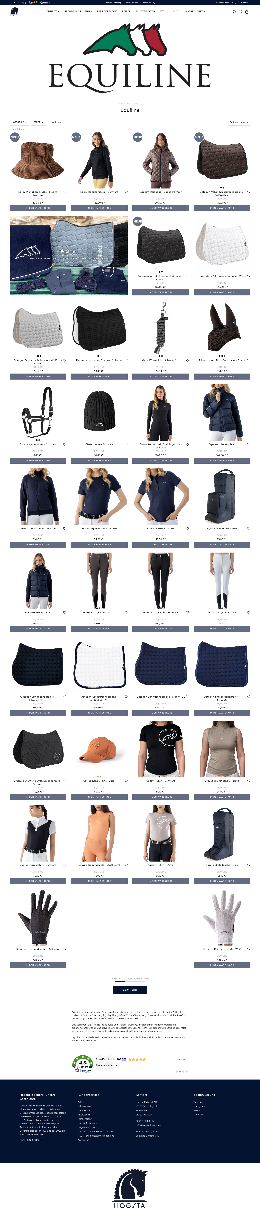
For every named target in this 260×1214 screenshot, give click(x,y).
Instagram (199, 1106)
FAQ (234, 3)
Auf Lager (57, 122)
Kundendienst (222, 3)
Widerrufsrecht (86, 1106)
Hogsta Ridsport (86, 1127)
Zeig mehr (130, 990)
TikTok (197, 1110)
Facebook (199, 1102)
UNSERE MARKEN (133, 104)
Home (120, 104)
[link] (130, 1064)
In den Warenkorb (38, 208)
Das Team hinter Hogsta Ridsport (95, 1131)
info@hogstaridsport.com (149, 1125)
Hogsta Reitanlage (87, 1123)
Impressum (84, 1114)
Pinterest (199, 1114)
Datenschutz (84, 1110)
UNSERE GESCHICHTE (31, 1140)
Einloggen (244, 3)
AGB (80, 1102)
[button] (35, 2)
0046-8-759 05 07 (145, 1121)
